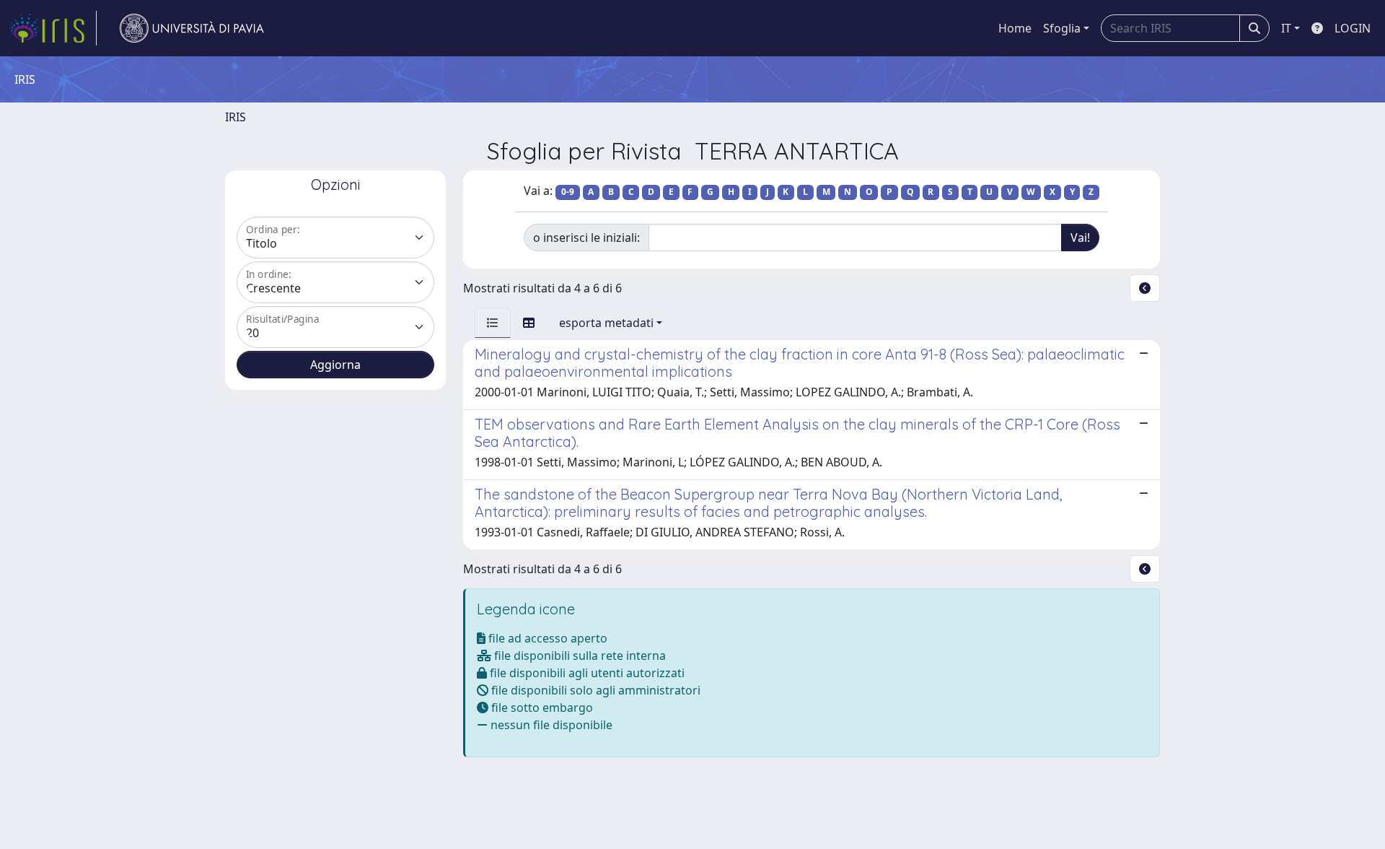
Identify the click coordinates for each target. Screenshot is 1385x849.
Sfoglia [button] (1062, 28)
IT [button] (1286, 28)
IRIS (235, 117)
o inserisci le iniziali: (586, 237)
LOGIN (1353, 28)
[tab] (493, 323)
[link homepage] (53, 28)
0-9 (567, 192)
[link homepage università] (192, 28)
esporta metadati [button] (606, 323)
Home (1015, 28)
